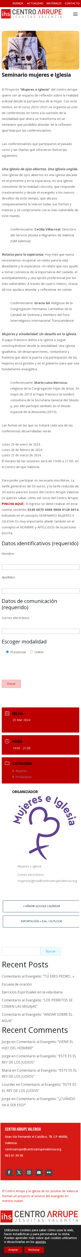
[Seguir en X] (19, 1172)
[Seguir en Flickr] (48, 1172)
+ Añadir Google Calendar (41, 906)
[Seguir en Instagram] (28, 1172)
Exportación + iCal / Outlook (41, 921)
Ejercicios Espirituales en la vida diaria (32, 992)
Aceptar (13, 1250)
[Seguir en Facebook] (9, 1172)
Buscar (51, 951)
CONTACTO (72, 3)
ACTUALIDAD (35, 3)
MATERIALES (54, 3)
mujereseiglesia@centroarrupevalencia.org (47, 881)
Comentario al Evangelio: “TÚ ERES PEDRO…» (38, 976)
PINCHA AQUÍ (12, 503)
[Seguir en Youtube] (38, 1172)
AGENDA (18, 3)
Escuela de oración (17, 984)
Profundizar (24, 777)
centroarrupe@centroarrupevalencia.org (33, 1149)
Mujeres (21, 771)
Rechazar (34, 1250)
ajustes (40, 1242)
